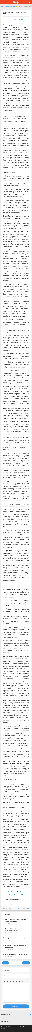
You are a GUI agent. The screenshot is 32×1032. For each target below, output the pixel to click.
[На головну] (2, 6)
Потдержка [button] (4, 1018)
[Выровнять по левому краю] (13, 981)
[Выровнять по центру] (16, 981)
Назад (5, 963)
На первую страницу (16, 19)
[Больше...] (22, 981)
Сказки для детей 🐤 (11, 6)
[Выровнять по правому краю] (19, 981)
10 (13, 894)
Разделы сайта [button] (5, 1014)
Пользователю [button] (5, 1021)
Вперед (26, 963)
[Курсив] (7, 981)
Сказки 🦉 (21, 6)
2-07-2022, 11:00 (7, 908)
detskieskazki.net (15, 1026)
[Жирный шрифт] (4, 981)
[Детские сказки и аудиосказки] (16, 2)
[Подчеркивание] (10, 981)
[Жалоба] (19, 908)
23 (22, 894)
